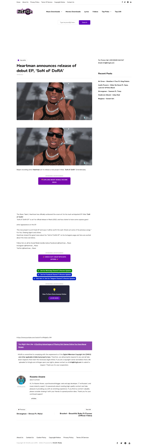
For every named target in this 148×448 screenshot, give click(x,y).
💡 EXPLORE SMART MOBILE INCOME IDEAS (54, 181)
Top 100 (118, 12)
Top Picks (105, 12)
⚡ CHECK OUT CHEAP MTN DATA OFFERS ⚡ (54, 258)
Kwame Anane (37, 376)
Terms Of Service (46, 2)
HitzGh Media (57, 443)
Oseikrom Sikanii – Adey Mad (109, 95)
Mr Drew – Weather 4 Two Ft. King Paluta (113, 81)
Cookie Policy (41, 438)
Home (18, 2)
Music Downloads (53, 12)
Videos (95, 12)
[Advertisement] (74, 40)
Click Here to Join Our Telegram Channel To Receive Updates (55, 278)
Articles (33, 398)
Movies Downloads (73, 12)
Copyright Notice (59, 2)
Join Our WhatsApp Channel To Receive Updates (55, 271)
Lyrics (86, 12)
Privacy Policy (34, 2)
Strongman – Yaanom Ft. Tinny (109, 91)
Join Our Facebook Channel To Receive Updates (55, 274)
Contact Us (70, 2)
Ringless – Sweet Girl (106, 99)
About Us (25, 2)
